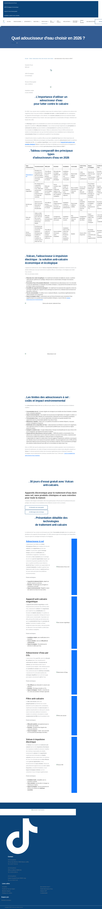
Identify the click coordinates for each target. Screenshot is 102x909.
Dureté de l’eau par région (8, 888)
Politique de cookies (7, 893)
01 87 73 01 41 (14, 864)
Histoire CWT (43, 890)
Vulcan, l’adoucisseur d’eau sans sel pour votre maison (41, 58)
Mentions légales (6, 890)
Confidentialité (43, 893)
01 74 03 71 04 (14, 880)
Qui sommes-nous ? (45, 886)
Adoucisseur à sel (35, 541)
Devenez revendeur (6, 900)
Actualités (4, 886)
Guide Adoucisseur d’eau (46, 888)
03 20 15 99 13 (14, 872)
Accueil (26, 58)
